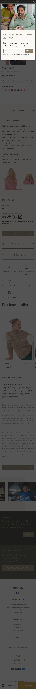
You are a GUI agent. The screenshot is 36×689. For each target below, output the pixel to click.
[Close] (33, 2)
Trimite (28, 50)
